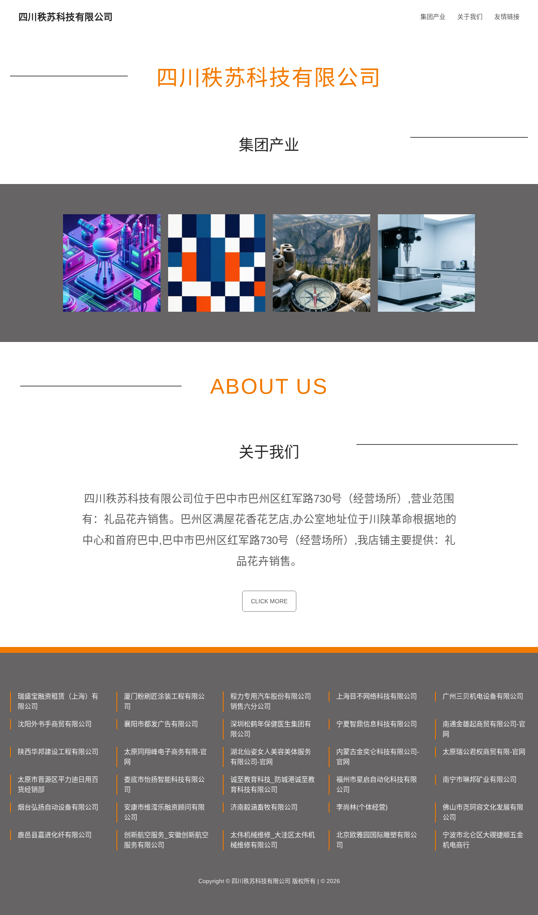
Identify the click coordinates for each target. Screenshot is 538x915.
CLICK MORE (269, 601)
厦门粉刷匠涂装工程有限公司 (164, 701)
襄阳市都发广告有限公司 (161, 724)
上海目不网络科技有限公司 (376, 696)
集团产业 (433, 16)
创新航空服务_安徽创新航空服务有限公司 (166, 840)
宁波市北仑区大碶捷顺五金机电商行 (483, 840)
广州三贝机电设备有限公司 (483, 696)
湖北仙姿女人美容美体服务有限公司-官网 (270, 756)
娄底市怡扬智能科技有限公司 (164, 784)
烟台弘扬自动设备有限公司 (58, 807)
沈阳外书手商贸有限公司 (55, 724)
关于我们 (470, 16)
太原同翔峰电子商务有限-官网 (165, 756)
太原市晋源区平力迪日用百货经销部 (58, 784)
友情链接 (507, 16)
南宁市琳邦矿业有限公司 (480, 779)
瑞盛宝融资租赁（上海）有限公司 (58, 701)
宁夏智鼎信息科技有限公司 (376, 724)
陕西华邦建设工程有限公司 (58, 751)
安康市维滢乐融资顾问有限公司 (164, 812)
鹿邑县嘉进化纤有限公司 (55, 835)
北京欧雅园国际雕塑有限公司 (376, 840)
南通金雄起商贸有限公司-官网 (484, 729)
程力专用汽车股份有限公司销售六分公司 (270, 701)
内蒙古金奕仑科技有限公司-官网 (377, 756)
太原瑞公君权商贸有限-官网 (484, 751)
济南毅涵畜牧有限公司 (264, 807)
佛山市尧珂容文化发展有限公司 (483, 812)
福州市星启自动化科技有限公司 (376, 784)
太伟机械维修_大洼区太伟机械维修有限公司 (272, 840)
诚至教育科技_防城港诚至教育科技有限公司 (272, 784)
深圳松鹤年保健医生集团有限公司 (270, 729)
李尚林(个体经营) (362, 807)
